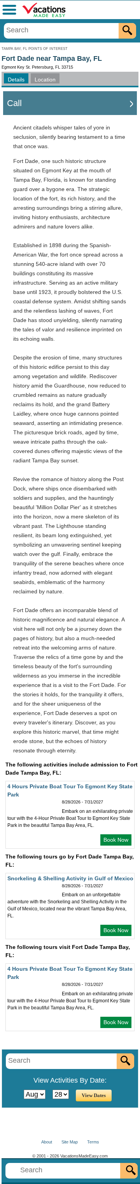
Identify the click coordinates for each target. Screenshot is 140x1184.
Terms (93, 1142)
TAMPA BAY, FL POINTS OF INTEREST (35, 49)
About (46, 1142)
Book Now (115, 840)
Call (14, 103)
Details (16, 79)
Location (45, 79)
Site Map (69, 1142)
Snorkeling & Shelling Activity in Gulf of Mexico (70, 878)
